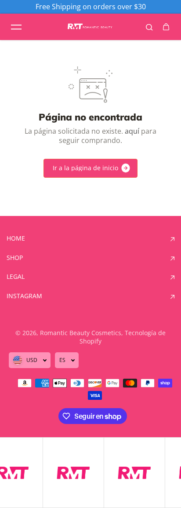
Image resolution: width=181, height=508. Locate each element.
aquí (132, 131)
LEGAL (16, 277)
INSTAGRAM (24, 296)
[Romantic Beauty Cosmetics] (90, 27)
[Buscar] (149, 26)
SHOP (15, 258)
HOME (16, 238)
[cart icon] (166, 26)
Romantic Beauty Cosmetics (80, 333)
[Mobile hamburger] (16, 27)
